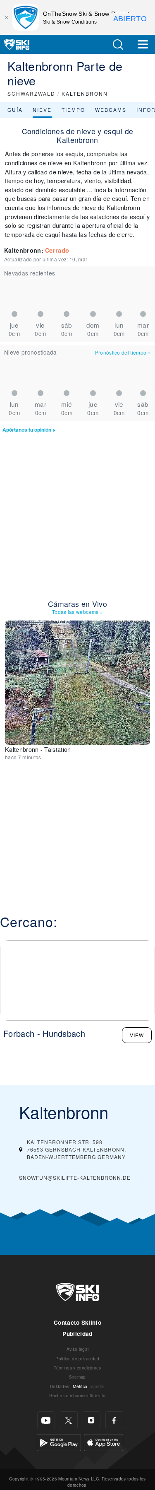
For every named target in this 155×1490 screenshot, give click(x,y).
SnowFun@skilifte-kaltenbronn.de (75, 1177)
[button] (117, 44)
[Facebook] (114, 1420)
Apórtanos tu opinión (26, 429)
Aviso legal (78, 1349)
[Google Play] (59, 1441)
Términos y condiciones (77, 1367)
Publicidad (77, 1334)
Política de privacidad (77, 1358)
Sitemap (77, 1377)
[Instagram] (91, 1420)
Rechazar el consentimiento (77, 1395)
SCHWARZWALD (31, 93)
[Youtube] (46, 1420)
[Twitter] (69, 1420)
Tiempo (73, 109)
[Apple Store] (103, 1441)
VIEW (137, 1034)
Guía (15, 109)
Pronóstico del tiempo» (123, 352)
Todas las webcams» (77, 611)
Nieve (42, 109)
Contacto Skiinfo (77, 1322)
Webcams (110, 109)
